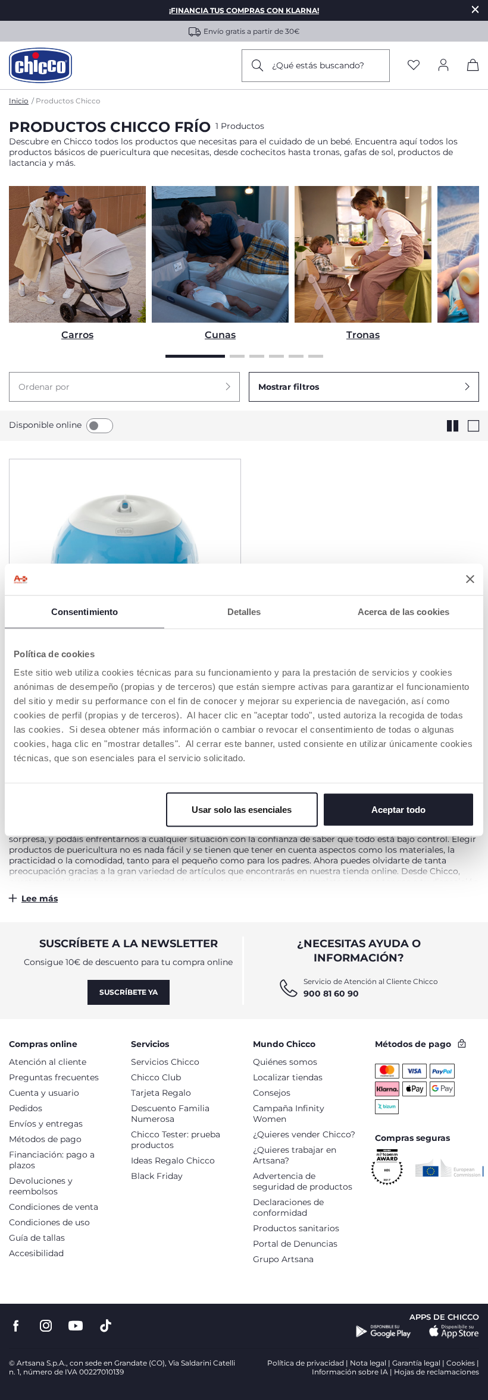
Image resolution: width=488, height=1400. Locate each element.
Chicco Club (156, 1077)
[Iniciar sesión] (443, 65)
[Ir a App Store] (454, 1332)
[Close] (475, 9)
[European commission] (449, 1168)
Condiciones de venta (53, 1207)
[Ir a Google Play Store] (383, 1332)
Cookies (460, 1362)
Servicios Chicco (165, 1062)
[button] (124, 387)
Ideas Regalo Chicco (173, 1160)
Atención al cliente (47, 1062)
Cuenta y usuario (44, 1092)
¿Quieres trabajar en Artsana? (294, 1155)
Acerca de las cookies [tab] (403, 611)
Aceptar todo (398, 810)
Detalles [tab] (244, 611)
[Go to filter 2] (237, 356)
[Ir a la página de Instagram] (46, 1326)
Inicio (19, 100)
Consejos (271, 1092)
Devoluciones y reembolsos (41, 1186)
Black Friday (157, 1176)
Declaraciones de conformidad (288, 1207)
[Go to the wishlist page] (414, 65)
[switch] (99, 425)
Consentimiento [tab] (84, 611)
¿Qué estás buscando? (318, 65)
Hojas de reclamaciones (436, 1371)
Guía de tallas (37, 1237)
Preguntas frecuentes (54, 1077)
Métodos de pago (45, 1139)
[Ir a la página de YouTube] (75, 1326)
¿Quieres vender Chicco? (304, 1134)
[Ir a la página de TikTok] (105, 1326)
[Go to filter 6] (315, 356)
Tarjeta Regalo (161, 1092)
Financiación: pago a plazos (52, 1160)
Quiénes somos (285, 1062)
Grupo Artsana (283, 1259)
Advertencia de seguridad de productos (302, 1181)
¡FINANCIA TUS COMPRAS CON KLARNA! (244, 10)
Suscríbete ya (128, 992)
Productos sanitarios (296, 1228)
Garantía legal (416, 1362)
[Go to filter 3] (256, 356)
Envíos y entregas (46, 1123)
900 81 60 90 (331, 993)
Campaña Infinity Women (288, 1113)
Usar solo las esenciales (242, 810)
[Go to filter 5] (296, 356)
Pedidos (25, 1108)
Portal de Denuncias (295, 1243)
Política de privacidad (305, 1362)
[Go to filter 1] (195, 356)
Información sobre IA (350, 1371)
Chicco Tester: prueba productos (175, 1139)
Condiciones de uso (49, 1222)
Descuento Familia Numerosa (170, 1113)
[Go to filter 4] (276, 356)
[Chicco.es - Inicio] (40, 65)
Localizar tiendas (288, 1077)
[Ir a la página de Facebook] (16, 1326)
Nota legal (368, 1362)
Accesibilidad (36, 1253)
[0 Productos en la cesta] (473, 67)
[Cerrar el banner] (470, 579)
